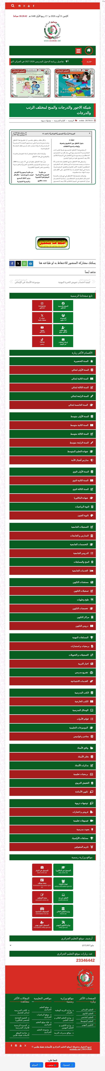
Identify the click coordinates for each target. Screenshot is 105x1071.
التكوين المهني (87, 1025)
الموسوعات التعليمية (78, 727)
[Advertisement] (56, 210)
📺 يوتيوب (51, 1065)
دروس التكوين (82, 626)
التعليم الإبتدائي (87, 1010)
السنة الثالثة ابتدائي (80, 387)
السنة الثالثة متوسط (79, 434)
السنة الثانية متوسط (79, 425)
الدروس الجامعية (81, 553)
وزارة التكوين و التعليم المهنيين (66, 1026)
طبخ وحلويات (83, 599)
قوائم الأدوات (83, 719)
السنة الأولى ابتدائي (80, 370)
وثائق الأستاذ (83, 748)
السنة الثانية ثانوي (80, 480)
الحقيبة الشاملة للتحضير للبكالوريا (22, 1019)
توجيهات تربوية (46, 121)
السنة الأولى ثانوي (81, 471)
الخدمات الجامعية (80, 570)
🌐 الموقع (36, 1065)
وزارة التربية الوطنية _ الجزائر (64, 1011)
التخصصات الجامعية (79, 544)
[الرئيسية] (89, 50)
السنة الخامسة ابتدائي (78, 405)
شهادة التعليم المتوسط (77, 451)
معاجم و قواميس (81, 736)
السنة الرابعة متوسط (79, 442)
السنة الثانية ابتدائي (80, 378)
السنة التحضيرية (81, 361)
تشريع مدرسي (81, 672)
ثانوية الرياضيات (82, 506)
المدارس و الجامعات (79, 535)
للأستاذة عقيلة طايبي (43, 1047)
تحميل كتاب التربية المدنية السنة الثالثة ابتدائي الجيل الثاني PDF (47, 90)
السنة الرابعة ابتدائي (80, 396)
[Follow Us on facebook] (11, 1046)
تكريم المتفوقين (81, 847)
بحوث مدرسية (83, 829)
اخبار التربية (83, 663)
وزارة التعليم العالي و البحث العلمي (64, 1019)
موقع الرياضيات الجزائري (44, 1016)
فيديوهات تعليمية (81, 820)
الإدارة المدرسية (59, 121)
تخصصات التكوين (80, 608)
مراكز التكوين (83, 617)
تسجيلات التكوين (81, 591)
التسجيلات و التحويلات (79, 655)
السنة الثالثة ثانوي (81, 489)
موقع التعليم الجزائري (45, 1008)
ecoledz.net (75, 1049)
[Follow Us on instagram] (16, 1046)
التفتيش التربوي (82, 783)
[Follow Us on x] (25, 1046)
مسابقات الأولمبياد (80, 838)
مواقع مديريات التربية (62, 1033)
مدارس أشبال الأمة (80, 460)
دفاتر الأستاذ (83, 756)
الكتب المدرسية (82, 692)
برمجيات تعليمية (80, 774)
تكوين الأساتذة (81, 791)
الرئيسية (71, 121)
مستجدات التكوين (81, 582)
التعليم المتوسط (87, 1021)
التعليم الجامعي (87, 1017)
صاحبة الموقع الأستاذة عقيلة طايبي (21, 1034)
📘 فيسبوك (67, 1065)
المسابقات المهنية (80, 637)
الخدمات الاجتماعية (79, 681)
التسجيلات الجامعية (80, 527)
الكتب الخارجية (82, 701)
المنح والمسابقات (82, 562)
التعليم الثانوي (87, 1013)
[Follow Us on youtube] (21, 1046)
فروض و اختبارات (80, 812)
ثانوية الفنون (83, 515)
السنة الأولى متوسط (80, 416)
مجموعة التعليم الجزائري (44, 1031)
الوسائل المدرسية (80, 710)
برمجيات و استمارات (80, 646)
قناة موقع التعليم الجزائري (43, 1023)
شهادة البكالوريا (81, 498)
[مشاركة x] (18, 263)
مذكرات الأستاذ (82, 765)
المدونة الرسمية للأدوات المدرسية (21, 1026)
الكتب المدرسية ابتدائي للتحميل (21, 1011)
